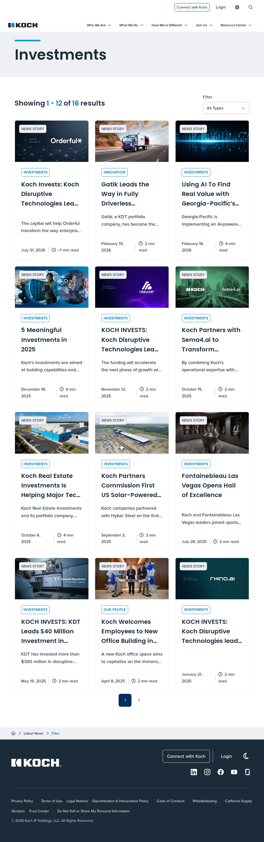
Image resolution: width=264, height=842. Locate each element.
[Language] (237, 7)
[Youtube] (234, 772)
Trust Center (39, 811)
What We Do (128, 25)
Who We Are (96, 25)
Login (221, 7)
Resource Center (233, 25)
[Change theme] (246, 756)
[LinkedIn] (194, 772)
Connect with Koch (192, 7)
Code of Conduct (170, 801)
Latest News (33, 733)
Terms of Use (51, 801)
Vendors (18, 811)
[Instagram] (207, 772)
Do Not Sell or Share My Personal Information (93, 811)
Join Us (201, 25)
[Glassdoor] (247, 772)
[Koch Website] (23, 25)
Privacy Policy (22, 801)
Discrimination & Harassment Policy (120, 801)
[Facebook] (221, 772)
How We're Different (167, 25)
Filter (207, 97)
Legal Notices (77, 801)
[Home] (13, 733)
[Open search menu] (250, 7)
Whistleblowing (205, 801)
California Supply (238, 801)
